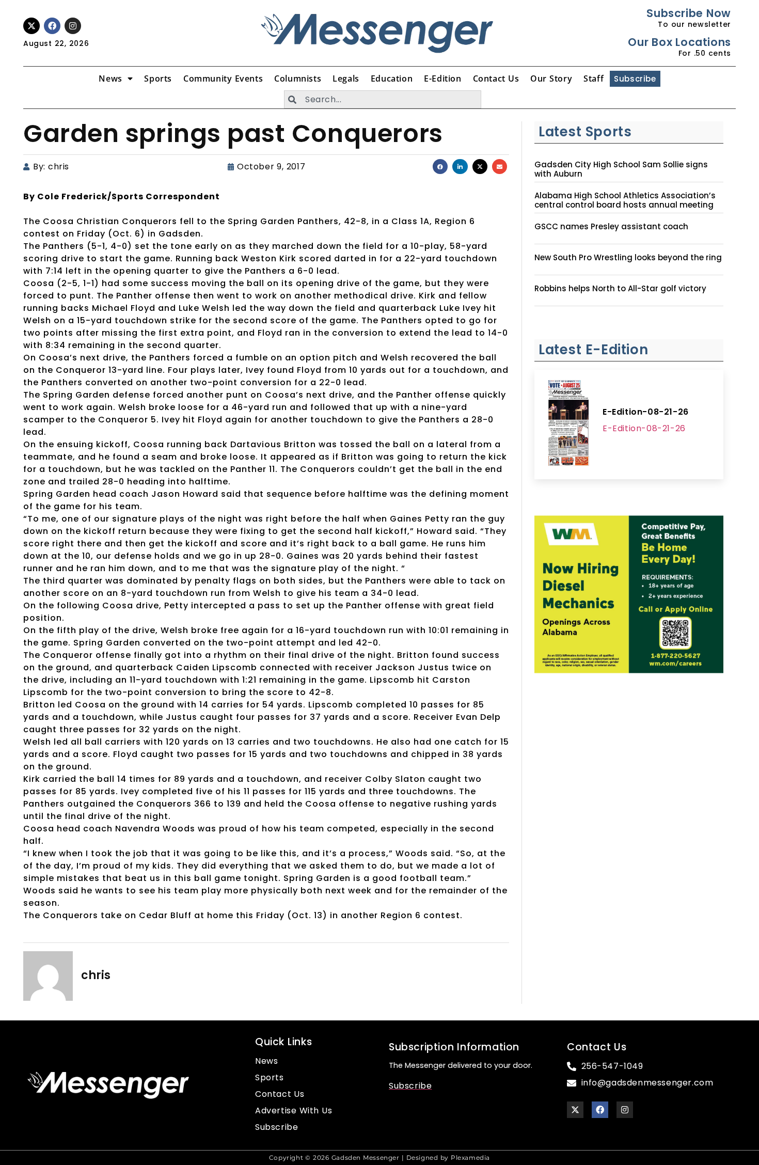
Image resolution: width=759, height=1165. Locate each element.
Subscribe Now (688, 13)
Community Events (223, 78)
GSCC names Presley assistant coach (611, 226)
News (110, 78)
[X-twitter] (31, 26)
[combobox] (382, 99)
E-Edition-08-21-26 (646, 412)
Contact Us (496, 78)
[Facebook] (52, 26)
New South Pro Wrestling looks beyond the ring (628, 257)
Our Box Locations (679, 42)
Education (392, 78)
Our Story (551, 78)
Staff (593, 78)
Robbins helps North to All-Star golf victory (620, 288)
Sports (158, 78)
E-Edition (442, 78)
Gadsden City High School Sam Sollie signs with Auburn (621, 169)
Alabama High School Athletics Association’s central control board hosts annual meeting (625, 200)
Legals (346, 78)
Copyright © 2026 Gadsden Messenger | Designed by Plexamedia (379, 1157)
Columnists (297, 78)
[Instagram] (73, 26)
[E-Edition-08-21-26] (568, 424)
